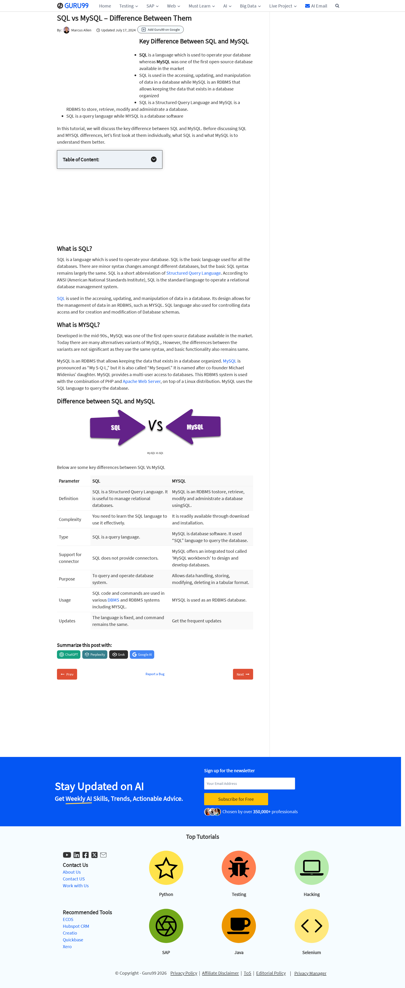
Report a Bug (155, 674)
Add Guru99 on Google (164, 29)
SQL (61, 298)
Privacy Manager (310, 973)
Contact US (74, 879)
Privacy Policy (183, 973)
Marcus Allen (81, 30)
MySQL (229, 361)
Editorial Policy (271, 973)
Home (105, 6)
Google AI (145, 654)
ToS (247, 973)
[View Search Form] (337, 6)
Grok (121, 654)
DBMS (113, 600)
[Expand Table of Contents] (154, 159)
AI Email (319, 6)
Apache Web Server (142, 381)
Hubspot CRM (76, 926)
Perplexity (97, 654)
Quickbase (73, 940)
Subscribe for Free (236, 799)
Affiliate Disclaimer (220, 973)
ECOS (68, 919)
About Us (72, 872)
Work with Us (76, 885)
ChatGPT (71, 654)
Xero (67, 946)
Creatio (70, 933)
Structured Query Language (193, 273)
